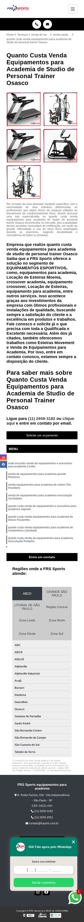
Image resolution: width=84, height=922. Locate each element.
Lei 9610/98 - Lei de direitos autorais (51, 770)
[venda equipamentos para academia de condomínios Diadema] (60, 109)
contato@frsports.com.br (43, 823)
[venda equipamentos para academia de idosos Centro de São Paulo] (23, 182)
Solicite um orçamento (42, 435)
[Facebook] (46, 892)
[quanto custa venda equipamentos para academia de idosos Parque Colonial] (60, 146)
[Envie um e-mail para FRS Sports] (47, 24)
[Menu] (73, 9)
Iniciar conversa (43, 882)
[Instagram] (37, 892)
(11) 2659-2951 (43, 817)
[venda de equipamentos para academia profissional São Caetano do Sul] (23, 146)
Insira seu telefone (44, 861)
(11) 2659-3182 (42, 418)
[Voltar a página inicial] (17, 8)
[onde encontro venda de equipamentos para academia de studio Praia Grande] (23, 109)
